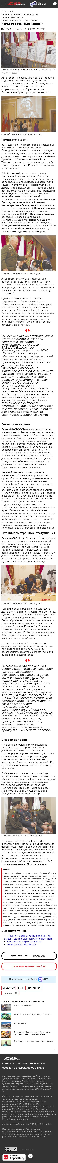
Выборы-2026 (37, 1063)
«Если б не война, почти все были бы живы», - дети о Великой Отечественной (28, 937)
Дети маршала (20, 1023)
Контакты (8, 1063)
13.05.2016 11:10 (8, 11)
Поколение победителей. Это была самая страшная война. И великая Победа (32, 1033)
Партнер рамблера (26, 1149)
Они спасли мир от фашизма (24, 941)
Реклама (22, 1063)
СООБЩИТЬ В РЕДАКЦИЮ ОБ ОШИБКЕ (23, 1068)
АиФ (14, 72)
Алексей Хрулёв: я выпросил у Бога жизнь (32, 1014)
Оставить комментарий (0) (29, 966)
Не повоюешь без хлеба (21, 944)
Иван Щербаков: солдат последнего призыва (33, 1041)
